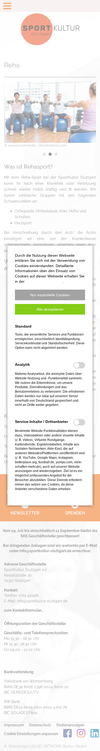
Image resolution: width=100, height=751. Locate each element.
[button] (50, 295)
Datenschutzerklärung (44, 281)
